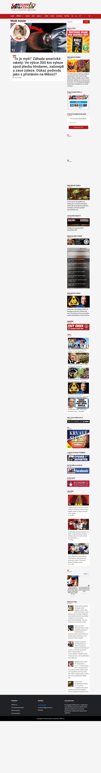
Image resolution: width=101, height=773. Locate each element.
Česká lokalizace (15, 713)
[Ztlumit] (83, 421)
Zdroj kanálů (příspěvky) (17, 707)
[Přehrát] (69, 421)
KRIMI (46, 16)
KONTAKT (40, 710)
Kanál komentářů (15, 710)
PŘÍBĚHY (18, 16)
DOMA (12, 16)
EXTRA (52, 16)
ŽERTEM (66, 16)
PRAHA (28, 16)
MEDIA (39, 16)
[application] (78, 421)
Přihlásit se (14, 704)
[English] (77, 16)
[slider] (87, 421)
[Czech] (73, 16)
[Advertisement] (64, 6)
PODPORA (59, 16)
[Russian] (81, 16)
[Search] (89, 16)
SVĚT (33, 16)
